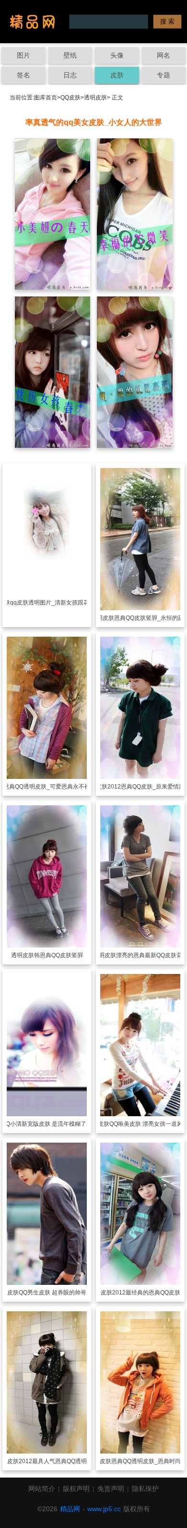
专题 (163, 75)
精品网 (70, 1509)
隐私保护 (145, 1488)
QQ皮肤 (70, 97)
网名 (163, 55)
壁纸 (70, 55)
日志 (70, 75)
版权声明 (76, 1488)
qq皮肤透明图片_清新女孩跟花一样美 (58, 602)
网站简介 (41, 1488)
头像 (117, 55)
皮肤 (117, 75)
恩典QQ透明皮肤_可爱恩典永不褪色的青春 (58, 786)
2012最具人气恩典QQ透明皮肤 (58, 1461)
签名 (23, 75)
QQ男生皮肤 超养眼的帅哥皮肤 (58, 1292)
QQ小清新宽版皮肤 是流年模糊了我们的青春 (58, 1124)
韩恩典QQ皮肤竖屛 (58, 955)
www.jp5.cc (104, 1509)
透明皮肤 (95, 97)
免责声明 (110, 1488)
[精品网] (32, 21)
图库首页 (45, 97)
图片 (23, 55)
